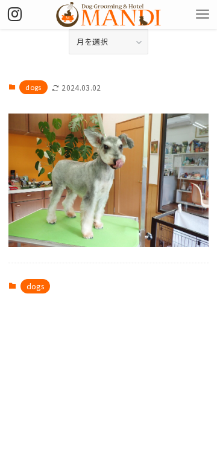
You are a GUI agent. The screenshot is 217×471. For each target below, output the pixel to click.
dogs (33, 87)
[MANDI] (108, 14)
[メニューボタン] (202, 14)
